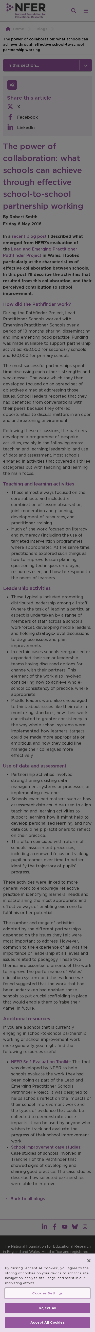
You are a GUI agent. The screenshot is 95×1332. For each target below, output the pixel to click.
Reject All (47, 1308)
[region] (47, 1292)
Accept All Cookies (47, 1322)
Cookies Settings (47, 1293)
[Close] (88, 1260)
